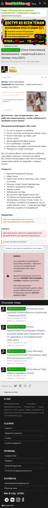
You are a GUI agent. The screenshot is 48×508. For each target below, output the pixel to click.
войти (13, 235)
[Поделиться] (42, 77)
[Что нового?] (39, 3)
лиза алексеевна (33, 61)
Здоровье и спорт (20, 318)
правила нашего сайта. (26, 294)
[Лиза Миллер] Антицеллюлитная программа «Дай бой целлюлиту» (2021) (27, 355)
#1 (46, 77)
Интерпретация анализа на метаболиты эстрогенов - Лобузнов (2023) (27, 312)
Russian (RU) (9, 505)
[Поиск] (44, 3)
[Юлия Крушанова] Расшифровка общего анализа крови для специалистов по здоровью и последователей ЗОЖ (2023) (26, 333)
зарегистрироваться (30, 235)
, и (15, 242)
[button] (2, 3)
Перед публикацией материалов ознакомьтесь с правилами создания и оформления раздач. (20, 13)
